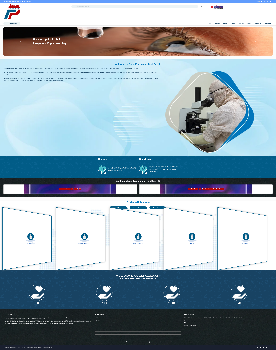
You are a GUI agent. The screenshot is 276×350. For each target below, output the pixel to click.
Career (249, 23)
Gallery (225, 23)
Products (98, 326)
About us (98, 320)
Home (209, 23)
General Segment (138, 208)
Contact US (268, 23)
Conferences (258, 23)
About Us (217, 23)
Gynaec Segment (157, 208)
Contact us (98, 336)
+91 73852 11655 (28, 1)
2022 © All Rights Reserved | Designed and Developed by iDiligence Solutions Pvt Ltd (28, 347)
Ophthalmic (119, 208)
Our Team (241, 23)
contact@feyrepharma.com (12, 1)
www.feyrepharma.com (191, 325)
